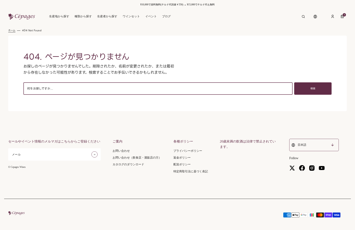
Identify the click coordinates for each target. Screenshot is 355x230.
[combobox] (158, 88)
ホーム (11, 30)
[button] (303, 16)
